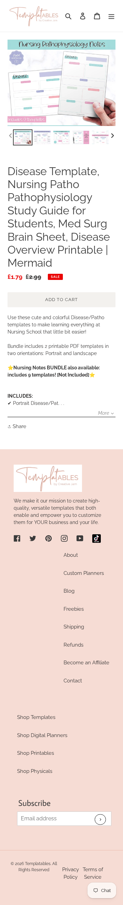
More (103, 413)
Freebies (74, 609)
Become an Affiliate (86, 663)
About (71, 555)
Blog (69, 591)
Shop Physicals (34, 771)
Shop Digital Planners (42, 735)
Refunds (73, 645)
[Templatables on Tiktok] (96, 538)
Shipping (74, 627)
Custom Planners (84, 573)
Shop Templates (36, 717)
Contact (73, 681)
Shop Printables (35, 753)
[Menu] (111, 16)
